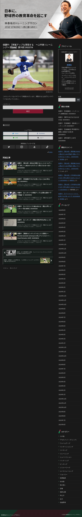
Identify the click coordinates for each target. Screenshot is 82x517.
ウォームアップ (65, 443)
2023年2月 (62, 390)
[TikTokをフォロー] (47, 147)
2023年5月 (62, 377)
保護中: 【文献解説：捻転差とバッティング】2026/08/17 (68, 124)
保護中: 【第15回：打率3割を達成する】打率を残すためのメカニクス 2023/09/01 (69, 178)
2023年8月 (62, 364)
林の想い (63, 485)
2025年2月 (62, 287)
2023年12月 (62, 347)
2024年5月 (62, 326)
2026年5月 (62, 223)
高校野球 (63, 502)
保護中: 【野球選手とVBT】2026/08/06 (67, 139)
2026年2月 (62, 236)
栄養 (61, 488)
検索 (59, 96)
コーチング (63, 450)
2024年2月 (62, 339)
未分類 (62, 481)
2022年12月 (62, 399)
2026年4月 (62, 227)
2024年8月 (62, 313)
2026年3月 (62, 231)
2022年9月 (62, 412)
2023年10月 (62, 356)
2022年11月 (62, 403)
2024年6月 (62, 322)
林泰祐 (69, 65)
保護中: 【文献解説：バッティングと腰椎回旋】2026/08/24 (68, 112)
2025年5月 (62, 274)
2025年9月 (62, 257)
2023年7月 (62, 369)
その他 (62, 436)
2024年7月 (62, 317)
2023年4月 (62, 381)
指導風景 (63, 478)
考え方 (62, 495)
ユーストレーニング (66, 471)
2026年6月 (62, 219)
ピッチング (7, 125)
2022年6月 (62, 424)
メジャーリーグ (65, 467)
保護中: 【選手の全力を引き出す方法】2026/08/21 (68, 118)
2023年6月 (62, 373)
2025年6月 (62, 270)
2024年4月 (62, 330)
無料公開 (63, 492)
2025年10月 (62, 253)
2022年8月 (62, 416)
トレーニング (64, 454)
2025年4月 (62, 279)
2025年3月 (62, 283)
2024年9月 (62, 309)
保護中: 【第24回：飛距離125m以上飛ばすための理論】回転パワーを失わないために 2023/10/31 (69, 154)
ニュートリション (66, 457)
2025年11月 (62, 249)
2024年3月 (62, 334)
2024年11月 (62, 300)
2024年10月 (62, 304)
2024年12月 (62, 296)
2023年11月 (62, 351)
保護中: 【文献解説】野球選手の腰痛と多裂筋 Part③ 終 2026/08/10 (68, 132)
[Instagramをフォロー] (22, 147)
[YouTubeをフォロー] (34, 147)
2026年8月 (62, 210)
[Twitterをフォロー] (9, 147)
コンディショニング (66, 447)
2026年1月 (62, 240)
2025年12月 (62, 244)
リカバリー (63, 474)
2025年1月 (62, 291)
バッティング (64, 460)
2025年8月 (62, 261)
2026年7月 (62, 214)
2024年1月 (62, 343)
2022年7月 (62, 420)
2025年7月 (62, 266)
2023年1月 (62, 394)
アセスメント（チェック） (68, 440)
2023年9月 (62, 360)
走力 (61, 499)
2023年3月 (62, 386)
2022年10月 (62, 407)
